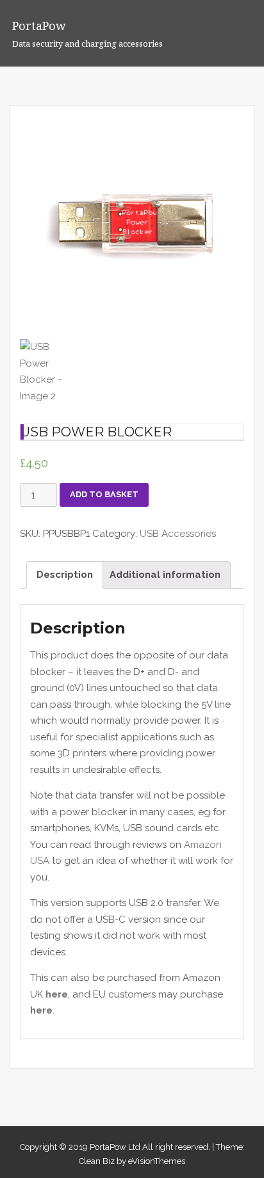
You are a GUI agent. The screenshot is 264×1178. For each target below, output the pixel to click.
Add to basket (104, 494)
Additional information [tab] (165, 574)
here (56, 994)
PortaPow (39, 25)
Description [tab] (65, 574)
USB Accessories (178, 533)
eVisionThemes (156, 1161)
